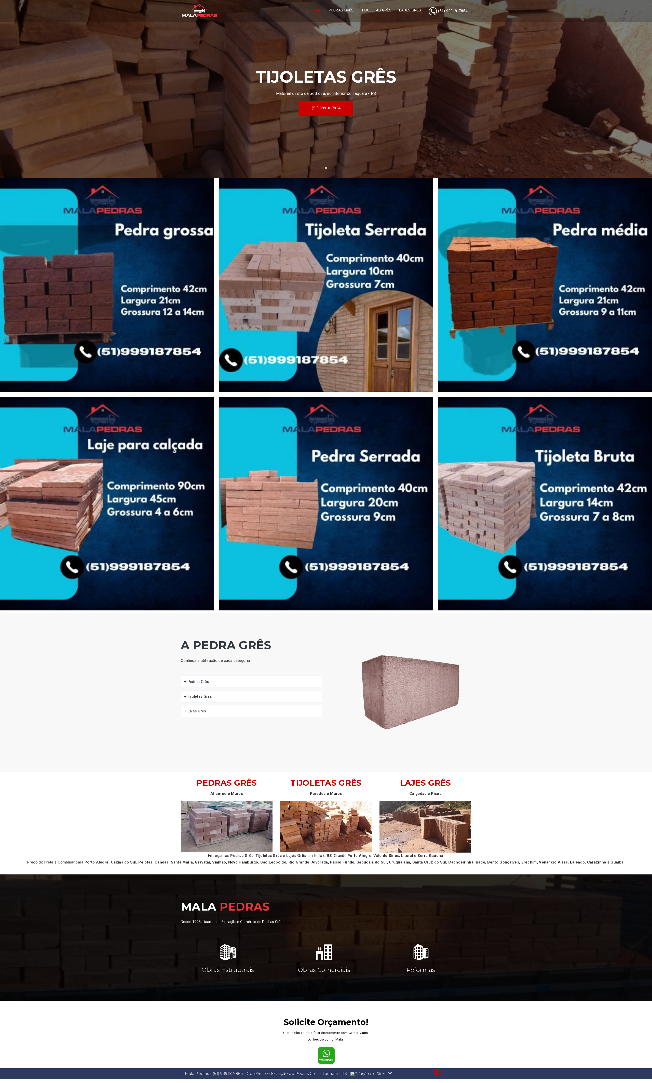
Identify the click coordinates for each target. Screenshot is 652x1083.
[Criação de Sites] (371, 1073)
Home (316, 10)
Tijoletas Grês (376, 10)
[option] (326, 89)
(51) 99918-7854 (326, 108)
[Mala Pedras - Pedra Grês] (199, 10)
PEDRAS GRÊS (226, 783)
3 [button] (330, 168)
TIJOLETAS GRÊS (325, 783)
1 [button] (322, 168)
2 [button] (326, 168)
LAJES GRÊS (425, 783)
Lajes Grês (410, 10)
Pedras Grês (341, 10)
